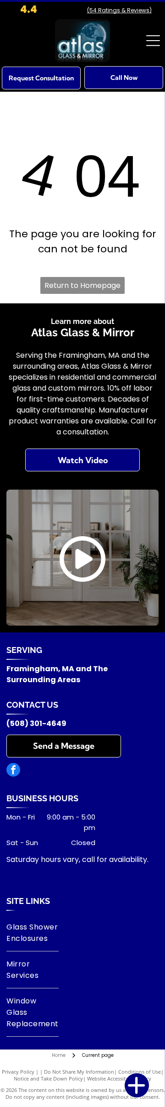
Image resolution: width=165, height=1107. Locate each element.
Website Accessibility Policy (119, 1078)
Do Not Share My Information (79, 1071)
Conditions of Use (139, 1071)
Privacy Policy (18, 1071)
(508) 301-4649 (36, 723)
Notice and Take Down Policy (48, 1078)
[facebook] (13, 771)
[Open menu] (153, 40)
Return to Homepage (82, 285)
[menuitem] (32, 932)
